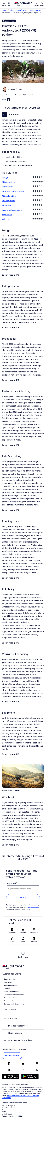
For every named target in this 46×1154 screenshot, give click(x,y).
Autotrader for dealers (20, 1040)
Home (4, 10)
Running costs (8, 201)
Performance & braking (13, 192)
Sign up (23, 898)
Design (5, 178)
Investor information (11, 991)
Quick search (15, 1033)
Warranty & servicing (12, 210)
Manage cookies (10, 1009)
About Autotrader (10, 985)
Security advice (10, 979)
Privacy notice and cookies (14, 995)
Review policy (9, 1001)
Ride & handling (9, 196)
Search (42, 5)
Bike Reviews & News (18, 10)
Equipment (7, 215)
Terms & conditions (11, 998)
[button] (23, 71)
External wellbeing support (14, 1004)
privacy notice (33, 907)
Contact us (8, 982)
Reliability (6, 205)
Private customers (18, 1026)
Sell (9, 5)
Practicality (7, 187)
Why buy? (7, 219)
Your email (11, 883)
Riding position (8, 182)
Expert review (9, 21)
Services (12, 1018)
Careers (7, 988)
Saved (36, 5)
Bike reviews (35, 10)
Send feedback (12, 1056)
